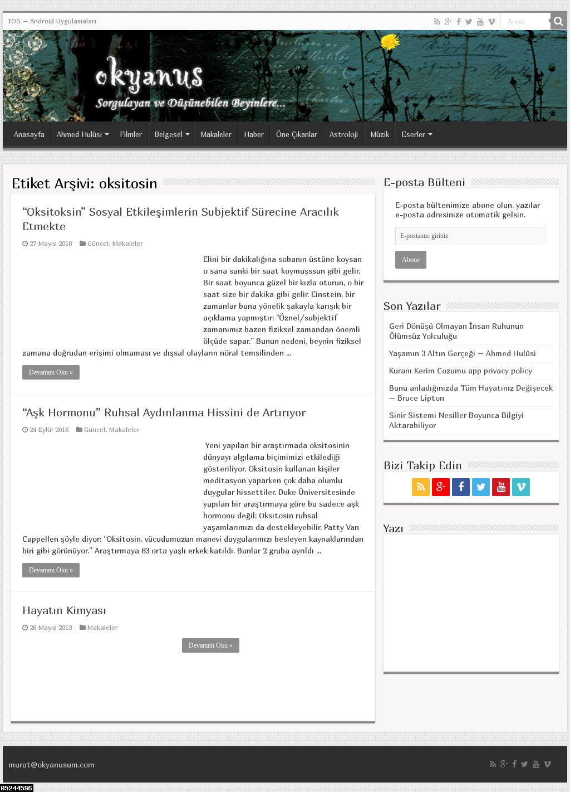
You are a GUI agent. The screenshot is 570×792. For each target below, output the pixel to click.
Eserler (413, 134)
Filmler (131, 134)
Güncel (98, 243)
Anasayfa (29, 134)
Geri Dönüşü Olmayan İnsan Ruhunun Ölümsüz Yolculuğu (456, 331)
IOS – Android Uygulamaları (52, 21)
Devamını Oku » (51, 372)
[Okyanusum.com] (285, 76)
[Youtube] (480, 21)
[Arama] (559, 21)
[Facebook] (458, 21)
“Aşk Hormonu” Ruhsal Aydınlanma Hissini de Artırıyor (164, 412)
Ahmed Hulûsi (79, 134)
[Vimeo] (492, 21)
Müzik (379, 134)
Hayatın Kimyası (64, 610)
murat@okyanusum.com (51, 764)
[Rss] (437, 21)
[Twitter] (469, 21)
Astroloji (344, 134)
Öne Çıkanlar (296, 134)
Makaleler (216, 134)
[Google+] (448, 21)
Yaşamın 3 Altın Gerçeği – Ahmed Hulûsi (462, 353)
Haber (254, 134)
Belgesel (168, 134)
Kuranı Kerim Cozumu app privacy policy (460, 370)
